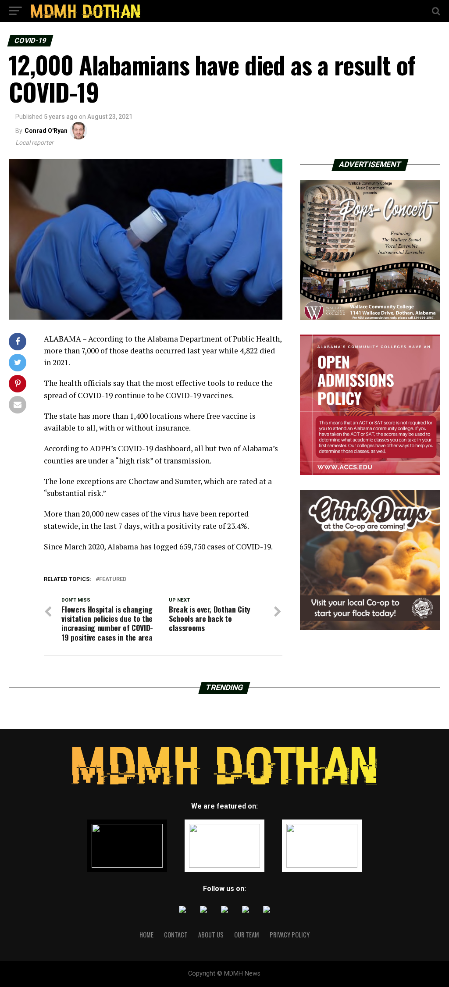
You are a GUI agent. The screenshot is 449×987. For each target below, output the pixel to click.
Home (146, 934)
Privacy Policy (290, 934)
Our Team (246, 934)
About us (211, 934)
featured (112, 579)
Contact (176, 934)
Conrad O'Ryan (46, 130)
